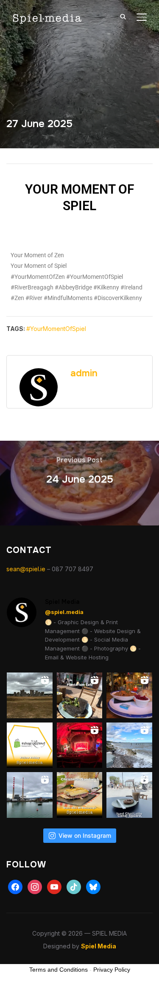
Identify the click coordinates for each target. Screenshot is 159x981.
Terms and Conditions (58, 969)
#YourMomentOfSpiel (56, 328)
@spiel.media (64, 612)
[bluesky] (93, 886)
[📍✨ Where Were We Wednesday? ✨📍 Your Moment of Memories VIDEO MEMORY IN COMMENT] (80, 795)
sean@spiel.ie (25, 568)
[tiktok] (74, 886)
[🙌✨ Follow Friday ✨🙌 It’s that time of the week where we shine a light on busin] (30, 745)
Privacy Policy (111, 969)
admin (84, 373)
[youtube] (54, 886)
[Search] (122, 16)
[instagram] (35, 886)
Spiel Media (98, 946)
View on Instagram (85, 835)
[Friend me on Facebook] (15, 886)
